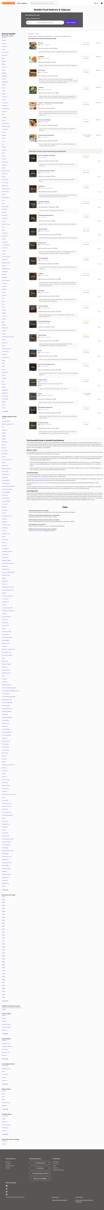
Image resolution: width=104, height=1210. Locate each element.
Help (54, 1165)
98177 (3, 982)
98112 (3, 923)
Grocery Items (6, 197)
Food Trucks (5, 1116)
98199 (3, 997)
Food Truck (5, 182)
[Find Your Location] (28, 22)
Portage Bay (5, 744)
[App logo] (8, 3)
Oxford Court (5, 723)
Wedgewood (5, 859)
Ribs (3, 322)
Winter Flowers (6, 1102)
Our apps (8, 1163)
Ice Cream (5, 218)
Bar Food (4, 67)
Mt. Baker (4, 682)
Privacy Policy (79, 1197)
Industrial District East (8, 587)
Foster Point (5, 539)
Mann (3, 658)
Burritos (4, 85)
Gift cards (55, 1163)
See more (4, 1030)
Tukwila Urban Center (8, 839)
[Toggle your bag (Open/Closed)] (102, 3)
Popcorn (4, 310)
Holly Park (4, 584)
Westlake (4, 871)
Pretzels (4, 313)
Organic (4, 286)
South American (6, 348)
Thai (3, 381)
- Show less (5, 411)
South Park (5, 809)
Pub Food (4, 316)
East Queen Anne (6, 516)
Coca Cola (5, 1074)
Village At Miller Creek (7, 850)
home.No (92, 498)
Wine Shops (5, 1127)
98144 (3, 961)
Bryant (4, 456)
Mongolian (5, 271)
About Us (8, 1161)
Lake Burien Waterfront (8, 610)
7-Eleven (4, 1144)
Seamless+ (46, 526)
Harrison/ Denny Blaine (8, 572)
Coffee (4, 1077)
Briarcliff (4, 445)
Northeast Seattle (6, 711)
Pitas (3, 301)
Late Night (5, 242)
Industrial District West (8, 590)
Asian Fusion (5, 52)
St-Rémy (4, 1040)
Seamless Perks (10, 1165)
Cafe (3, 88)
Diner (3, 153)
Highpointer (5, 581)
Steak (3, 360)
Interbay (4, 593)
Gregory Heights (6, 560)
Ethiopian (4, 165)
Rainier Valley (5, 750)
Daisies (4, 1090)
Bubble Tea (5, 82)
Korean (4, 239)
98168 (3, 979)
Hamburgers (5, 206)
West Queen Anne (7, 862)
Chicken (4, 111)
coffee (74, 456)
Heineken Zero (6, 1052)
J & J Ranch (5, 599)
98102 (3, 899)
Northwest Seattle (7, 717)
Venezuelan (5, 396)
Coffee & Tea (5, 123)
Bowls (3, 70)
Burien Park (5, 471)
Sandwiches (5, 328)
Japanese (4, 233)
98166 (3, 976)
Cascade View (6, 480)
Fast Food (4, 174)
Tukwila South (5, 836)
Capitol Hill (5, 477)
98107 (3, 914)
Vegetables (5, 390)
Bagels (4, 61)
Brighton (4, 447)
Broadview (5, 450)
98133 (3, 953)
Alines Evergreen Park (8, 424)
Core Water (5, 1065)
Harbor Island (5, 569)
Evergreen (4, 522)
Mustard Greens (6, 1024)
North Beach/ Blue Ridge (8, 696)
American (4, 46)
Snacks (4, 339)
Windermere (5, 877)
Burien (3, 462)
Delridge (4, 507)
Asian (3, 49)
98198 (3, 994)
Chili (3, 114)
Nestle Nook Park (6, 685)
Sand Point (5, 782)
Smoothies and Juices (8, 336)
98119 (3, 938)
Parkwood (4, 726)
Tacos (3, 369)
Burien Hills (5, 465)
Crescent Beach (6, 501)
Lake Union (5, 619)
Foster (3, 536)
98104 (3, 905)
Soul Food (4, 342)
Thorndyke (5, 827)
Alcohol (4, 43)
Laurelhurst (5, 622)
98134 (3, 956)
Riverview (4, 768)
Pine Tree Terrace (6, 735)
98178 (3, 985)
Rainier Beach (5, 747)
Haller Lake (5, 566)
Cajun (3, 91)
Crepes (4, 135)
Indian (3, 221)
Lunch (3, 254)
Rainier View (5, 753)
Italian (3, 230)
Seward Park (5, 788)
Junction (4, 605)
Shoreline (4, 791)
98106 (3, 911)
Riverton (4, 762)
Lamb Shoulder (6, 1027)
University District (6, 842)
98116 (3, 929)
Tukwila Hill (5, 833)
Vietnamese (5, 399)
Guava (4, 1015)
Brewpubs (4, 1121)
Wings (3, 405)
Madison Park (5, 643)
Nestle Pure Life (6, 1068)
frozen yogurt (85, 468)
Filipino (4, 176)
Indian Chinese (6, 224)
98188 (3, 988)
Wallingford (5, 853)
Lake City (4, 613)
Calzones (4, 96)
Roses (3, 1099)
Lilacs (3, 1093)
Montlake (4, 679)
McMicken (4, 667)
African (4, 40)
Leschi (3, 628)
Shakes (4, 334)
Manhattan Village (7, 655)
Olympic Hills (5, 720)
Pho (3, 298)
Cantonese (5, 102)
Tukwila (4, 830)
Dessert (4, 147)
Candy (4, 99)
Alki (3, 427)
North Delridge (6, 705)
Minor (3, 676)
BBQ (3, 58)
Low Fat (4, 251)
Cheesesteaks (6, 108)
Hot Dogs (4, 215)
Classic (4, 120)
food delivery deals (38, 530)
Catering (55, 1168)
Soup (3, 345)
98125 (3, 947)
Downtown (5, 510)
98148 (3, 967)
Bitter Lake (5, 442)
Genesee (4, 545)
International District (7, 596)
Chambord (5, 1049)
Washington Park (6, 856)
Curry (3, 141)
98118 (3, 935)
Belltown (4, 439)
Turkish (4, 384)
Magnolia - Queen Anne (8, 649)
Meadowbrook (6, 670)
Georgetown (5, 548)
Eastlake (4, 519)
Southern (4, 354)
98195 (3, 991)
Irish (3, 227)
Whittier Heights (6, 874)
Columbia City (6, 498)
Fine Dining (5, 179)
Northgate (5, 714)
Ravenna (4, 756)
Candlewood (5, 474)
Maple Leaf (5, 661)
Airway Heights (6, 421)
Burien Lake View (6, 468)
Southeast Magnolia (7, 815)
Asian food (88, 462)
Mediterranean (6, 262)
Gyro (3, 200)
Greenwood (5, 557)
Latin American (6, 245)
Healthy (4, 212)
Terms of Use (55, 1197)
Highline (4, 578)
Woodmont (5, 880)
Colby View (5, 495)
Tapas (3, 375)
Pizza (3, 304)
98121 (3, 941)
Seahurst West (6, 785)
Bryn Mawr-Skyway (7, 459)
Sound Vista (5, 800)
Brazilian (4, 73)
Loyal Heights (5, 640)
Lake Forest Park (6, 616)
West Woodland (6, 868)
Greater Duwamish (7, 551)
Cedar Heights (6, 483)
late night (95, 493)
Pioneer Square (6, 741)
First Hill (4, 530)
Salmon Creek (6, 779)
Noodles (4, 283)
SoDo (3, 797)
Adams (4, 418)
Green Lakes (5, 554)
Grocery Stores (6, 1125)
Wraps (4, 408)
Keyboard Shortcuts (58, 1170)
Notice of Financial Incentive (59, 1200)
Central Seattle (6, 492)
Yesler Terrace (5, 883)
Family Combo (6, 171)
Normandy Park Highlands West (10, 690)
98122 (3, 944)
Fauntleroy (5, 527)
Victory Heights (6, 845)
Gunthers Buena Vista (8, 563)
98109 (3, 920)
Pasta (3, 292)
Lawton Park (5, 625)
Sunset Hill (4, 821)
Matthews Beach (6, 664)
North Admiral (6, 693)
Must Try (4, 274)
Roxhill (3, 773)
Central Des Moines (7, 489)
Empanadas (5, 162)
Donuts (4, 159)
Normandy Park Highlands (9, 688)
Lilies (3, 1096)
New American (6, 280)
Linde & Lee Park (6, 631)
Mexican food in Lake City (41, 482)
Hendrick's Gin (6, 1043)
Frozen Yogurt (5, 188)
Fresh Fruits (5, 185)
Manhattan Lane (6, 652)
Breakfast (4, 76)
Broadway (4, 453)
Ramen (4, 319)
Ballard (4, 436)
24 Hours (4, 37)
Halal (3, 203)
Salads (4, 325)
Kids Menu (4, 236)
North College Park (7, 702)
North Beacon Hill (6, 699)
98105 (3, 908)
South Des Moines (7, 806)
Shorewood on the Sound (9, 794)
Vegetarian (5, 393)
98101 (3, 896)
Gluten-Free (5, 191)
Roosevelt (4, 770)
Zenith (3, 886)
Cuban (4, 138)
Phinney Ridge (6, 729)
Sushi (3, 366)
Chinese (4, 117)
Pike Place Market (6, 732)
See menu (47, 44)
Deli (3, 144)
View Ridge (5, 848)
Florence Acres (6, 533)
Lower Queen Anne (7, 637)
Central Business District (8, 486)
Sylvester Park (5, 824)
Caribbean (5, 105)
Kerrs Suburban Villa (7, 608)
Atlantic (4, 433)
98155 (3, 970)
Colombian (5, 129)
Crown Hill (4, 504)
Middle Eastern (6, 268)
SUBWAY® (4, 1141)
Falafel (4, 168)
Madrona (4, 646)
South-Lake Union (7, 812)
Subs (3, 363)
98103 (3, 902)
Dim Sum (4, 150)
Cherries (4, 1021)
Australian (4, 55)
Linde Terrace (5, 634)
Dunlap (4, 513)
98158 (3, 973)
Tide (3, 1071)
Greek (3, 194)
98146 (3, 965)
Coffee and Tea (6, 126)
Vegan (3, 387)
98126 (3, 950)
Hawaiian (4, 209)
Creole (4, 132)
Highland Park (6, 575)
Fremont (4, 542)
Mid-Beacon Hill (6, 673)
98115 (3, 926)
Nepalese (4, 277)
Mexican (4, 265)
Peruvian (4, 295)
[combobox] (44, 3)
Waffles (4, 402)
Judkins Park (5, 602)
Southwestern (5, 357)
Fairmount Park (6, 525)
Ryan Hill (4, 776)
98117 (3, 932)
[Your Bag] (102, 3)
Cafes (3, 1119)
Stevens (4, 818)
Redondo (4, 759)
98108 (3, 917)
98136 (3, 959)
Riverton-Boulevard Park (8, 765)
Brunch (4, 79)
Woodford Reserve (7, 1046)
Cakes (3, 94)
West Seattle (5, 865)
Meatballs (4, 259)
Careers (8, 1168)
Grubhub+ (55, 1161)
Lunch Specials (6, 256)
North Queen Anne (7, 708)
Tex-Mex (4, 378)
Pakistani (4, 289)
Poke (3, 307)
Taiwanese (5, 372)
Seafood (4, 330)
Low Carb (4, 248)
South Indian (5, 351)
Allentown (4, 430)
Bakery (4, 64)
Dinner (4, 156)
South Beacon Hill (6, 803)
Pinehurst (4, 738)
